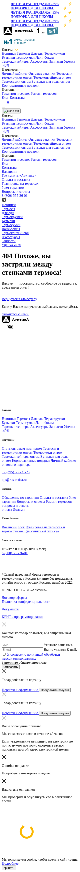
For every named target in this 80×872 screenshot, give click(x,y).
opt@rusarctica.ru (14, 480)
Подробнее (10, 863)
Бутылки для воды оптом (51, 81)
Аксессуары (39, 61)
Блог (5, 97)
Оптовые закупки (42, 73)
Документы (10, 609)
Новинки (9, 53)
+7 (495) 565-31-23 (16, 472)
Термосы (23, 53)
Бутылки (8, 57)
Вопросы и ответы (31, 501)
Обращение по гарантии (20, 497)
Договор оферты (14, 597)
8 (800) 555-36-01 (15, 195)
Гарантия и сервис (16, 93)
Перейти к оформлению (20, 690)
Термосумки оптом (17, 81)
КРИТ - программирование (22, 617)
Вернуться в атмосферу (19, 299)
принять (9, 868)
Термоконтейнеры (15, 61)
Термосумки (25, 57)
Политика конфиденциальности (26, 601)
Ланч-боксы (45, 57)
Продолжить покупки (55, 690)
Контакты (17, 97)
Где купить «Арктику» (41, 531)
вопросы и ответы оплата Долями (15, 507)
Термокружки (54, 53)
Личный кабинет (15, 73)
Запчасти (56, 61)
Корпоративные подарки (21, 85)
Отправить (11, 667)
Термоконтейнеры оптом (52, 77)
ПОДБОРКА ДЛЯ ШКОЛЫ (32, 8)
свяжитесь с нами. (15, 314)
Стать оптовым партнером (22, 448)
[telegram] (4, 562)
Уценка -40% (11, 245)
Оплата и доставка (54, 497)
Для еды (37, 53)
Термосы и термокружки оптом (30, 450)
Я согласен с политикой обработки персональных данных (31, 656)
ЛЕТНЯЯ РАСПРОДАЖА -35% (35, 4)
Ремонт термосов (44, 93)
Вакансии (9, 527)
